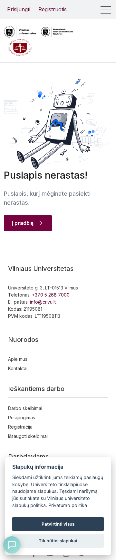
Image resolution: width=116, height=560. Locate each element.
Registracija (20, 427)
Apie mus (17, 359)
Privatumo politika (67, 505)
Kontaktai (17, 368)
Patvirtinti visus (58, 524)
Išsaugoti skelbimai (28, 436)
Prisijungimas (21, 417)
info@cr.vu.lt (43, 302)
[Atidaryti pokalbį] (12, 545)
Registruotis (52, 9)
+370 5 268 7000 (51, 295)
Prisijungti (18, 9)
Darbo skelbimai (25, 408)
